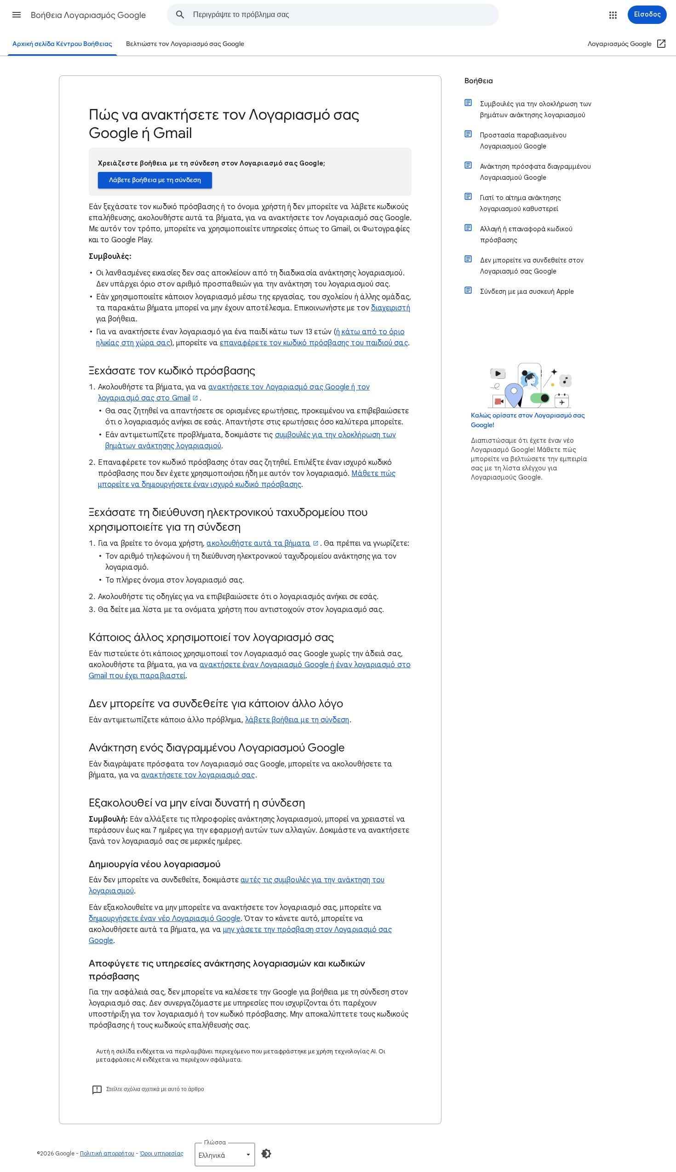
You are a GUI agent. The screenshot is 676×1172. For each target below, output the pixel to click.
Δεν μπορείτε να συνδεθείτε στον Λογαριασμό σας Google (532, 265)
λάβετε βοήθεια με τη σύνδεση (297, 720)
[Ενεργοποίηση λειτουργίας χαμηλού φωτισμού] (266, 1154)
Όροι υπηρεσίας (161, 1153)
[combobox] (345, 14)
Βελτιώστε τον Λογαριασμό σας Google (185, 44)
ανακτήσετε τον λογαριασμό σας (198, 775)
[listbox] (225, 1154)
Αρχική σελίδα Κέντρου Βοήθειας (62, 44)
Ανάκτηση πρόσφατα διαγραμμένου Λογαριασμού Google (535, 172)
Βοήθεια (478, 81)
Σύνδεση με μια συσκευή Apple (527, 291)
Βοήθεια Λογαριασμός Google (88, 15)
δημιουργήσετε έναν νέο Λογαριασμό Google (165, 918)
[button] (17, 15)
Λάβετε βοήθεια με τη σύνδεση (155, 180)
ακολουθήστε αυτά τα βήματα (258, 543)
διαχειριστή (390, 308)
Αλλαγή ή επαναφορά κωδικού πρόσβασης (526, 234)
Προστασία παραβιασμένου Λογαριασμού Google (523, 140)
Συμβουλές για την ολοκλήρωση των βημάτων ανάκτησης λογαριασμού (535, 109)
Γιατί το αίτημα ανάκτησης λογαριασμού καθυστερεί (520, 203)
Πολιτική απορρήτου (107, 1153)
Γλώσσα (215, 1142)
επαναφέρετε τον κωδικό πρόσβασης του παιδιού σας (314, 343)
